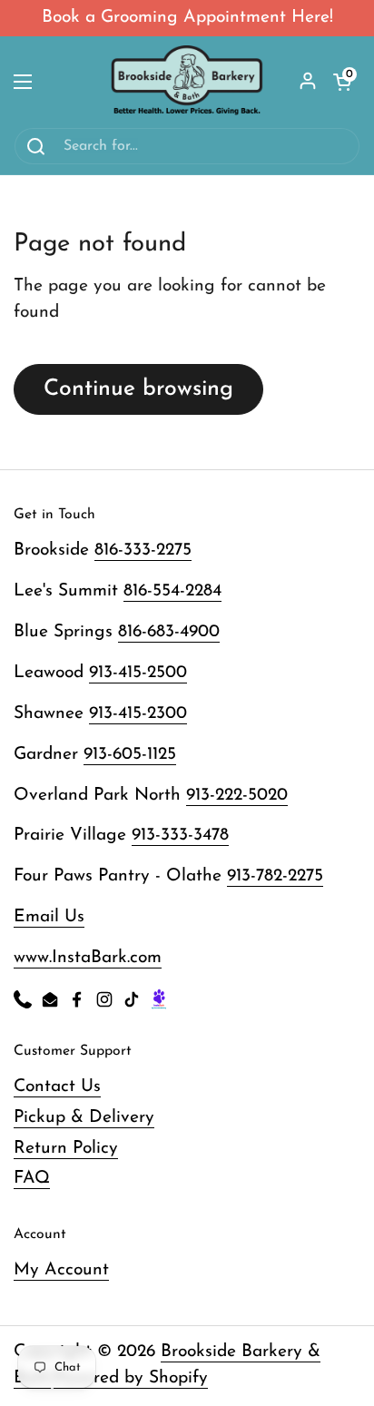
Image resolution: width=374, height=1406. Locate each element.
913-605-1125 (130, 754)
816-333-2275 (143, 550)
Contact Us (57, 1087)
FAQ (32, 1178)
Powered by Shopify (131, 1378)
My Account (61, 1270)
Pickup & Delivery (84, 1117)
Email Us (49, 917)
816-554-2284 (172, 591)
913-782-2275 (275, 876)
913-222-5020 (237, 795)
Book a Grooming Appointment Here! (187, 17)
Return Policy (66, 1148)
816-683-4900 (169, 632)
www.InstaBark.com (88, 958)
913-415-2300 (138, 714)
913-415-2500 (138, 673)
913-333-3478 (180, 835)
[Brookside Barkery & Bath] (187, 81)
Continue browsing (138, 389)
